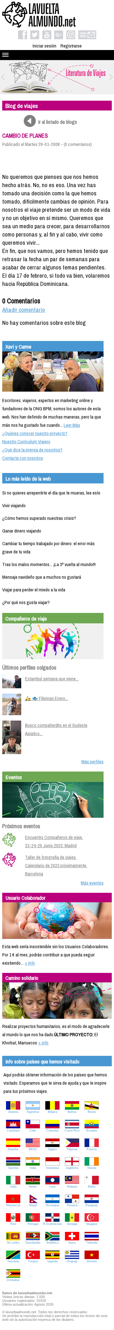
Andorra (13, 1111)
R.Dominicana (52, 1224)
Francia (92, 1149)
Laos (52, 1186)
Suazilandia (32, 1242)
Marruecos (13, 1205)
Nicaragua (52, 1205)
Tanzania (13, 1261)
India (33, 1167)
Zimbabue (13, 1280)
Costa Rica (72, 1130)
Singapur (92, 1224)
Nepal (33, 1205)
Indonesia (52, 1167)
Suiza (72, 1242)
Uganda (53, 1261)
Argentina (33, 1111)
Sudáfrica (52, 1242)
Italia (13, 1186)
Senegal (72, 1224)
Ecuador (91, 1130)
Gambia (13, 1167)
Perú (13, 1224)
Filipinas (72, 1149)
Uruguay (72, 1261)
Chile (32, 1130)
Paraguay (92, 1205)
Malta (91, 1186)
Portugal (33, 1224)
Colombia (52, 1130)
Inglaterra (72, 1167)
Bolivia (72, 1111)
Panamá (72, 1205)
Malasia (72, 1186)
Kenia (32, 1186)
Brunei (92, 1111)
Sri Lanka (13, 1242)
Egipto (52, 1149)
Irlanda (91, 1167)
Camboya (13, 1130)
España (13, 1149)
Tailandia (92, 1242)
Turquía (33, 1261)
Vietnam (91, 1261)
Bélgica (52, 1111)
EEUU (33, 1149)
